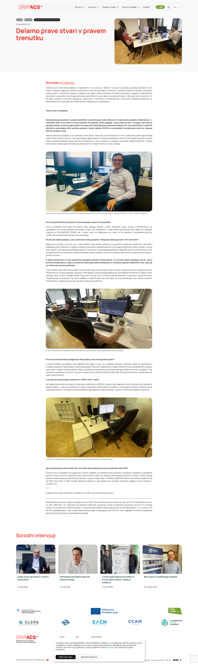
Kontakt (146, 7)
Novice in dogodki (129, 7)
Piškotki (168, 660)
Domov (19, 20)
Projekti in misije (109, 7)
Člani (77, 637)
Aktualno (28, 20)
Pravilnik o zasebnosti (158, 660)
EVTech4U (68, 83)
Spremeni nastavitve (89, 657)
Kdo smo (78, 7)
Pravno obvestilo (145, 660)
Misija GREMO (96, 637)
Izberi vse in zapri (65, 657)
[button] (47, 659)
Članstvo (92, 7)
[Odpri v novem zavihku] (177, 659)
